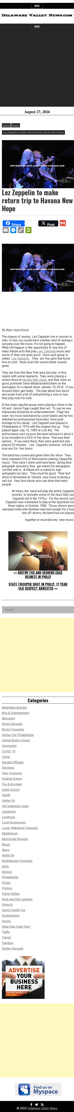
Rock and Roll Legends (17, 899)
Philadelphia (10, 877)
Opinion (7, 872)
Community (9, 746)
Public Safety (11, 894)
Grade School (11, 790)
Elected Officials (13, 762)
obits (5, 866)
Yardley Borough (12, 948)
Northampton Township (17, 861)
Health (6, 795)
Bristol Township (13, 729)
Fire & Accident (12, 784)
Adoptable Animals (14, 707)
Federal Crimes (12, 779)
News (6, 850)
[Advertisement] (37, 70)
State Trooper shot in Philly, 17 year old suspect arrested (38, 586)
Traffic (6, 932)
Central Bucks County (16, 740)
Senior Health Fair (13, 910)
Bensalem (8, 718)
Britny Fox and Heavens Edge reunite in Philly (40, 574)
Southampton (10, 915)
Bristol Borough (12, 724)
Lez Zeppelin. (21, 358)
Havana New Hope (35, 380)
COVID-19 (8, 751)
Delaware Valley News (42, 1108)
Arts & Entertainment (15, 713)
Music (15, 125)
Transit (6, 937)
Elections (8, 768)
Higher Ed (8, 800)
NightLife (8, 855)
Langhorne (9, 811)
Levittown (8, 817)
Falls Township (12, 773)
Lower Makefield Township (20, 828)
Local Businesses (14, 822)
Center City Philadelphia (18, 735)
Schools (7, 904)
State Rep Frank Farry (16, 927)
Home (6, 125)
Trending (7, 943)
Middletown (10, 833)
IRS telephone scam (15, 806)
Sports (6, 921)
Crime (6, 757)
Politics (7, 888)
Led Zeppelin (47, 351)
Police (6, 883)
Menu (37, 6)
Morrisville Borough (15, 839)
